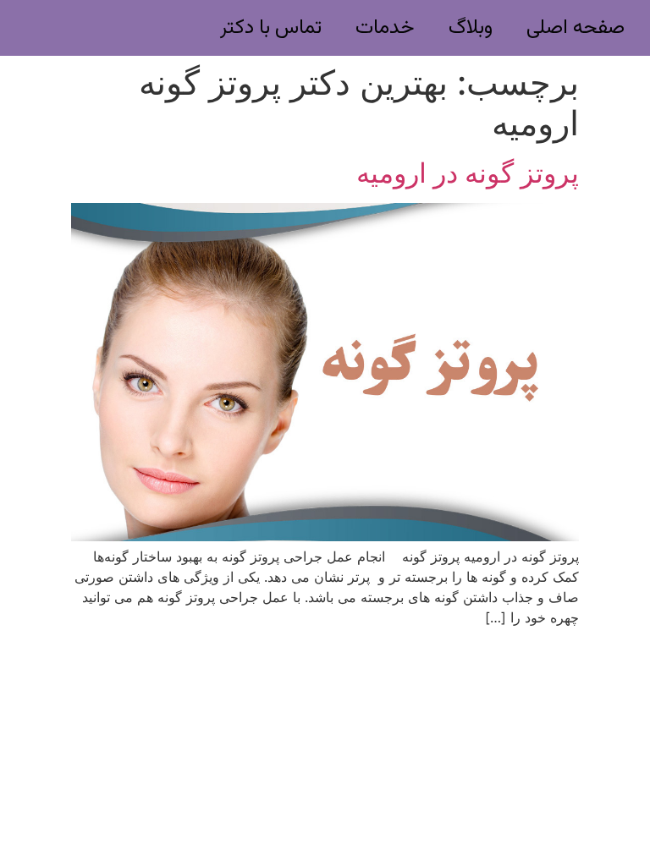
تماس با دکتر (271, 28)
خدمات (385, 28)
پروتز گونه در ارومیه (467, 172)
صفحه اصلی (575, 28)
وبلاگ (471, 28)
